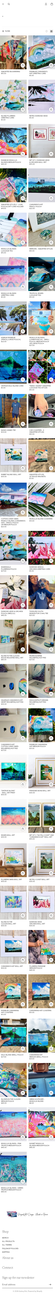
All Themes (7, 1245)
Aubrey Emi (23, 1291)
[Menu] (3, 4)
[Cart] (52, 4)
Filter (7, 31)
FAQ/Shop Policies (10, 1248)
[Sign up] (50, 1284)
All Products (8, 1241)
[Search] (9, 4)
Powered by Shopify (35, 1291)
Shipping (6, 1252)
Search (5, 1238)
